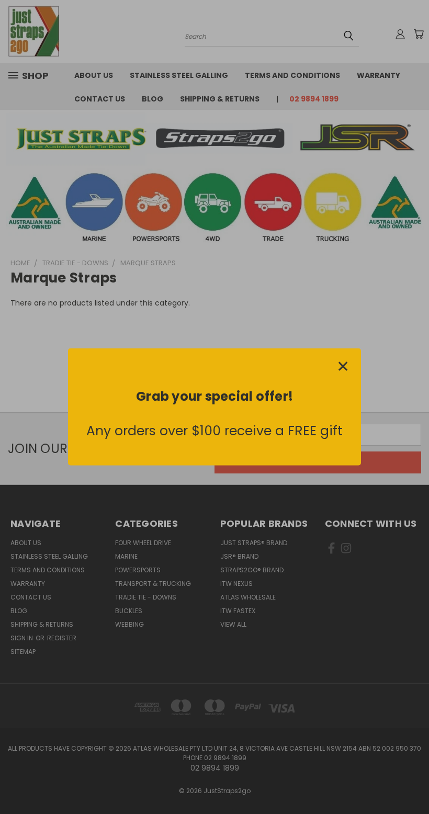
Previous (413, 781)
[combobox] (123, 456)
